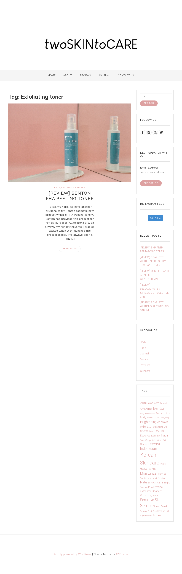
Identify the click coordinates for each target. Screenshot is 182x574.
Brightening (148, 422)
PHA (150, 487)
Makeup (144, 359)
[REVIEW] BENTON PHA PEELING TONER (70, 195)
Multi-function (159, 478)
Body (143, 342)
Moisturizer (149, 473)
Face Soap (145, 440)
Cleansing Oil (160, 426)
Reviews (66, 187)
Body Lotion (163, 413)
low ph (163, 464)
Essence (145, 435)
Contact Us (126, 75)
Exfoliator (155, 435)
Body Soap (165, 418)
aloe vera (153, 403)
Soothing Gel (162, 511)
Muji (150, 478)
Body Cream (150, 414)
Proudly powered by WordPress (72, 554)
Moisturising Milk (148, 469)
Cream (151, 431)
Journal (104, 75)
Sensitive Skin (151, 500)
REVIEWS (85, 75)
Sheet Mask (160, 506)
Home (51, 75)
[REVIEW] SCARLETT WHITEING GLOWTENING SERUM (154, 306)
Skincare (79, 187)
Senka (155, 495)
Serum (146, 505)
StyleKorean (146, 515)
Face (57, 187)
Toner (157, 515)
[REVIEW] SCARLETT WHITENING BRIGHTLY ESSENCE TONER (153, 261)
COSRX (144, 431)
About (67, 75)
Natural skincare (152, 482)
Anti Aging (146, 408)
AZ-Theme (122, 554)
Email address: (149, 167)
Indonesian (148, 449)
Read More (70, 249)
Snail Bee (152, 511)
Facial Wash (156, 440)
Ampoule (164, 403)
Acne (144, 403)
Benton (159, 408)
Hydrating (154, 444)
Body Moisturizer (150, 417)
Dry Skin (160, 431)
